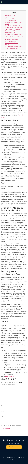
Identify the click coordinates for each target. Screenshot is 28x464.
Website (3, 416)
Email (3, 411)
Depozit (7, 24)
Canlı (6, 17)
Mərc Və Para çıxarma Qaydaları (13, 25)
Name (3, 405)
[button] (25, 1)
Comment (4, 387)
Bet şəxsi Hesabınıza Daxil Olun (13, 22)
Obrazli (7, 44)
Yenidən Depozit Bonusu (11, 31)
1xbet (6, 376)
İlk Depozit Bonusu (10, 15)
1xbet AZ (11, 376)
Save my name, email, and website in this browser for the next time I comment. (12, 424)
